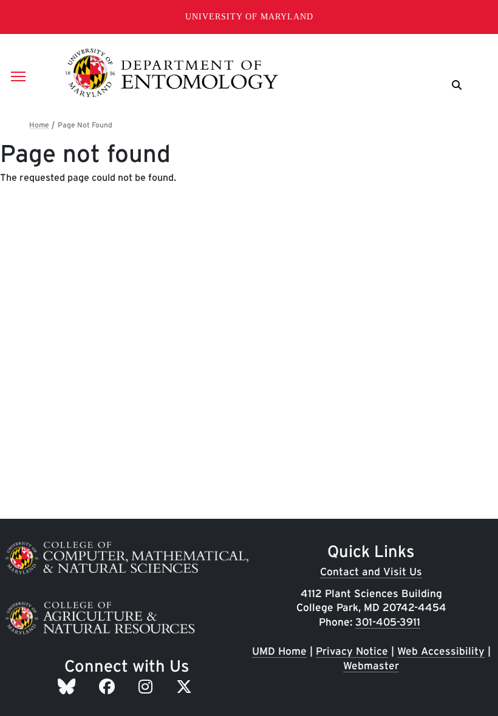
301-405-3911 (387, 621)
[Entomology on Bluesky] (69, 686)
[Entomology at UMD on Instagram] (147, 686)
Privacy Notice (352, 650)
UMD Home (279, 650)
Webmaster (371, 665)
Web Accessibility (441, 650)
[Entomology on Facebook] (109, 686)
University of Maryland (249, 16)
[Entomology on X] (186, 686)
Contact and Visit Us (371, 571)
